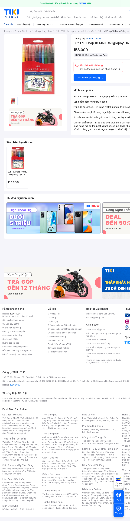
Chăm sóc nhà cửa (19, 460)
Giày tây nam (62, 477)
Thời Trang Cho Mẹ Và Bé (14, 418)
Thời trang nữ (49, 414)
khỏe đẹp (66, 17)
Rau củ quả (12, 444)
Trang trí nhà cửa (90, 469)
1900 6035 (15, 385)
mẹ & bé (55, 17)
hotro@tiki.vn (26, 350)
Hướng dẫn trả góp (11, 343)
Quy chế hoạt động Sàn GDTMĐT (101, 314)
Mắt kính (107, 429)
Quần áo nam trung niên (59, 450)
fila (37, 401)
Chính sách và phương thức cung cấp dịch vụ (103, 348)
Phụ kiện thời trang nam (99, 430)
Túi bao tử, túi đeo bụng (67, 508)
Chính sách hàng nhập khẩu (15, 346)
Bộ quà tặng (95, 505)
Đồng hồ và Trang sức (94, 437)
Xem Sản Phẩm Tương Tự (89, 77)
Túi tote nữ (59, 496)
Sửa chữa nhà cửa (96, 471)
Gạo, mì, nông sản (17, 450)
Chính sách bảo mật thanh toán (62, 325)
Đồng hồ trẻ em (112, 443)
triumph (110, 398)
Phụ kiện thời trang (92, 426)
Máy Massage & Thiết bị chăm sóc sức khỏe (20, 488)
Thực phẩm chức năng (17, 485)
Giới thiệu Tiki (54, 314)
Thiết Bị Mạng (98, 457)
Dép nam (56, 480)
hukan (24, 401)
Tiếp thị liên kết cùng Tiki (59, 344)
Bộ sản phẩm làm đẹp (19, 499)
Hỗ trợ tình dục (25, 498)
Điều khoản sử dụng (57, 336)
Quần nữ (61, 418)
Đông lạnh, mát (22, 447)
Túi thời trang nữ (51, 490)
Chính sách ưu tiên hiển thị (98, 343)
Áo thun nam (48, 437)
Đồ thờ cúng (92, 481)
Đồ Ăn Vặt (92, 500)
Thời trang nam (50, 433)
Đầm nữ (52, 418)
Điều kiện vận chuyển (57, 352)
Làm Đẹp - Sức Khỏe (13, 479)
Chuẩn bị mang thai (17, 433)
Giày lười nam (48, 477)
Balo (84, 418)
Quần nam (60, 437)
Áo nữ (45, 418)
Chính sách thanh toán (96, 340)
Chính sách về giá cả (95, 329)
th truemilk (34, 398)
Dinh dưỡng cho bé (16, 425)
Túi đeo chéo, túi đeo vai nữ (55, 494)
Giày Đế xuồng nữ (60, 469)
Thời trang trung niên (57, 428)
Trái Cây (6, 442)
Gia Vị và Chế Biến (96, 498)
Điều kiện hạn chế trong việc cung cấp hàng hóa (103, 334)
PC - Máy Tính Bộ (95, 460)
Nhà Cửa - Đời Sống (93, 465)
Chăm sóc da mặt (10, 482)
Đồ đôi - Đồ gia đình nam (63, 444)
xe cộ (46, 17)
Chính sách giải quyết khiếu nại (62, 333)
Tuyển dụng (53, 321)
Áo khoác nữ (63, 420)
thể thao (94, 17)
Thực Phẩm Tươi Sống (14, 438)
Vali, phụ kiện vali (110, 420)
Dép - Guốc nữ (62, 461)
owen (51, 398)
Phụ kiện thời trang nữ (92, 429)
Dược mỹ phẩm (28, 500)
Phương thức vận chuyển (13, 331)
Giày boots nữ (52, 466)
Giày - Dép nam (51, 474)
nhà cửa (77, 17)
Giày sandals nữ (58, 463)
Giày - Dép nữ (50, 457)
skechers (95, 398)
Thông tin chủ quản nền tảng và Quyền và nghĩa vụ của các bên (103, 361)
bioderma (74, 398)
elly (82, 398)
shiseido (6, 401)
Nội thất (95, 474)
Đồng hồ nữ (98, 441)
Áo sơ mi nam (60, 439)
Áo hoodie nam (55, 442)
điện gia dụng (34, 17)
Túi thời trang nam (52, 502)
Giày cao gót (48, 461)
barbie (44, 398)
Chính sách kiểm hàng (12, 335)
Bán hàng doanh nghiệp (58, 348)
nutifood (120, 398)
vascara (6, 398)
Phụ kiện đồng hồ (95, 443)
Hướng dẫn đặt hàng (11, 327)
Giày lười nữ (66, 466)
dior (13, 398)
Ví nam (45, 505)
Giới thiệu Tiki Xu (55, 340)
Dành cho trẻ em (15, 455)
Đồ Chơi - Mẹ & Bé (12, 414)
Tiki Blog (52, 317)
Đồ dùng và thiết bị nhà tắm (100, 476)
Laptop (107, 460)
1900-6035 (15, 314)
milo (88, 398)
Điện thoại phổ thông (16, 471)
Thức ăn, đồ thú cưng (16, 457)
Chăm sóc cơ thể (16, 487)
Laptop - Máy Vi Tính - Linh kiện (100, 448)
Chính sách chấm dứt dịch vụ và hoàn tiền (103, 354)
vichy (31, 401)
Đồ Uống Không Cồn (98, 503)
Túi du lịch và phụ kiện (98, 418)
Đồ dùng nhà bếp (10, 509)
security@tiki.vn (25, 354)
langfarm (16, 401)
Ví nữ (71, 494)
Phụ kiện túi (71, 496)
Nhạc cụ (103, 481)
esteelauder (22, 398)
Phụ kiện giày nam (56, 482)
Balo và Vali (88, 414)
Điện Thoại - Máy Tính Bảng (17, 465)
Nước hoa (12, 498)
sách (85, 17)
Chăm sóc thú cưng (91, 493)
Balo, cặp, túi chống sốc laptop (100, 419)
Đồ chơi (30, 418)
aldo (104, 398)
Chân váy (61, 423)
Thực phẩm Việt (26, 444)
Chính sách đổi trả (10, 339)
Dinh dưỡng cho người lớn (19, 428)
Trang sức (86, 441)
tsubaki (43, 401)
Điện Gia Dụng (10, 505)
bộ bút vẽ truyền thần (111, 17)
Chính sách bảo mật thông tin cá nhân (65, 329)
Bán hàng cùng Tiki (95, 317)
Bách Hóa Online (91, 489)
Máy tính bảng (14, 474)
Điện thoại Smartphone (12, 469)
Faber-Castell (94, 38)
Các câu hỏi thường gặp (13, 320)
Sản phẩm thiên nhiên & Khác (18, 491)
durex (66, 398)
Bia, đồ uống (12, 452)
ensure (58, 398)
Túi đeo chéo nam (58, 505)
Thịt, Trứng (17, 442)
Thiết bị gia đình (27, 509)
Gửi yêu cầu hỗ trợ (10, 324)
